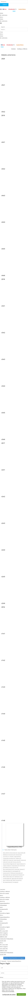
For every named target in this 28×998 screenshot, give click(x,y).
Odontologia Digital (7, 871)
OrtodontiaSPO (4, 909)
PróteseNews (3, 905)
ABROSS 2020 (3, 937)
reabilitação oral (18, 876)
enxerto (11, 860)
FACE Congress (4, 933)
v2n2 (3, 496)
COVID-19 (5, 860)
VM (4, 9)
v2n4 (3, 550)
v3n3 (3, 359)
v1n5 (3, 740)
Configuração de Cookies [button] (9, 994)
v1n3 (3, 687)
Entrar (1, 977)
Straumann (18, 880)
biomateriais (12, 854)
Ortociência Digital (5, 913)
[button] (14, 17)
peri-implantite (14, 874)
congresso (18, 858)
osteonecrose (6, 873)
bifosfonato (6, 854)
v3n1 (3, 306)
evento (10, 862)
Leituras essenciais (13, 867)
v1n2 (3, 660)
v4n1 (3, 142)
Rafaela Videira (10, 876)
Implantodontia (15, 865)
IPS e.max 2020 (4, 931)
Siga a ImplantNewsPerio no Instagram (15, 958)
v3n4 (3, 386)
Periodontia (21, 874)
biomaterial (18, 854)
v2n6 (3, 603)
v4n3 (3, 195)
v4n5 (3, 249)
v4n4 (3, 222)
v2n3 (3, 523)
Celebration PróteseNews (6, 939)
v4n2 (3, 169)
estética (5, 862)
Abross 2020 (6, 852)
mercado (16, 869)
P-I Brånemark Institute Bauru (16, 873)
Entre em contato (4, 893)
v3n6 (3, 439)
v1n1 (3, 634)
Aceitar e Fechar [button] (21, 994)
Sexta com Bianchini (7, 880)
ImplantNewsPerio (5, 903)
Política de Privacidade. (8, 991)
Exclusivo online (17, 862)
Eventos (13, 49)
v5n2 (3, 112)
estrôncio (23, 860)
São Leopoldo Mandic (7, 882)
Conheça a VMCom (22, 49)
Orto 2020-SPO (4, 935)
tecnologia (15, 882)
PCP (1, 911)
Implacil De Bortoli (21, 863)
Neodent (22, 869)
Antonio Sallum (13, 852)
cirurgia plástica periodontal (9, 858)
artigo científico (21, 852)
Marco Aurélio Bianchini (8, 869)
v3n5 (3, 413)
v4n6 (3, 275)
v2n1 (3, 470)
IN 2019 (22, 865)
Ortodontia (12, 9)
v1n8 (3, 820)
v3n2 (3, 333)
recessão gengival (7, 878)
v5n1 (3, 85)
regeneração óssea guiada (17, 878)
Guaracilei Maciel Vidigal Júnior (9, 863)
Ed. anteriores (3, 15)
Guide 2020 (3, 941)
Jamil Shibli (5, 867)
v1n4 (3, 714)
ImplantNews (22, 9)
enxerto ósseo (17, 860)
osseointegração (16, 871)
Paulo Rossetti (6, 874)
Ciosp (11, 856)
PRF (4, 876)
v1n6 (3, 767)
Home (1, 13)
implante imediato (7, 865)
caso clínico (6, 856)
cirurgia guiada (17, 856)
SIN (14, 880)
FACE (14, 11)
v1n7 (3, 794)
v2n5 (3, 577)
